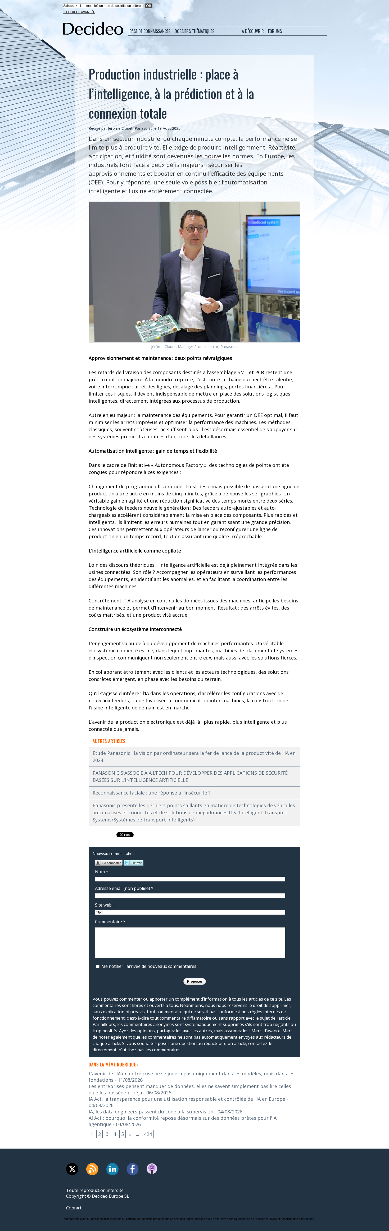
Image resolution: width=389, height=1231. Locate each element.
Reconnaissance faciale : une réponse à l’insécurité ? (152, 792)
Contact (74, 1208)
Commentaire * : (111, 922)
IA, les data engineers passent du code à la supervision (151, 1111)
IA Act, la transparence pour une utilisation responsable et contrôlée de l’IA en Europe (187, 1099)
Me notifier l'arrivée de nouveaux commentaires (148, 966)
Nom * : (102, 872)
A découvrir (253, 31)
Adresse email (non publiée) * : (125, 888)
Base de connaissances (149, 31)
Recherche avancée (79, 12)
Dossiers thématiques (194, 31)
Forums (275, 31)
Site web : (104, 905)
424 (148, 1134)
